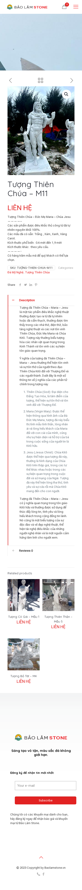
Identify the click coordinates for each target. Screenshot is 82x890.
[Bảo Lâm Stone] (27, 6)
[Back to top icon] (41, 857)
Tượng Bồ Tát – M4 (23, 676)
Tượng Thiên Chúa (37, 272)
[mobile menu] (76, 7)
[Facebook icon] (43, 874)
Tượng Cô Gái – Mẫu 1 (23, 616)
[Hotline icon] (38, 874)
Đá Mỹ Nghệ (15, 272)
